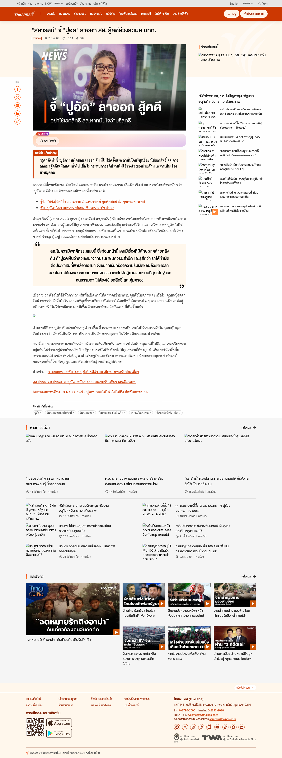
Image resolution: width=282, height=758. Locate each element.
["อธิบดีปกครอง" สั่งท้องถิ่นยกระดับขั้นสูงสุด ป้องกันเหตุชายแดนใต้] (158, 532)
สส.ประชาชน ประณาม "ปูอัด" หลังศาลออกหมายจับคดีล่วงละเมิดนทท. (84, 382)
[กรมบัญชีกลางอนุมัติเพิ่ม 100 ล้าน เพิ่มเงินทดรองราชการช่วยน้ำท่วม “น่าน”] (158, 552)
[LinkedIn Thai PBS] (241, 727)
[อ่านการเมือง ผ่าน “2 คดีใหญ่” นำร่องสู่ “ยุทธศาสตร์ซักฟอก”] (235, 638)
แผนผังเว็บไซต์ (33, 699)
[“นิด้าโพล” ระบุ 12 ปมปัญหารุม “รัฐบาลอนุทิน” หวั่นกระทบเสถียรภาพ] (233, 72)
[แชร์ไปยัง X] (17, 97)
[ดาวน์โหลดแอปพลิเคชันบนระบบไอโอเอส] (59, 722)
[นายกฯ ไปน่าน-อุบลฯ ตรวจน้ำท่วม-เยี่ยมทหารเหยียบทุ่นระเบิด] (208, 195)
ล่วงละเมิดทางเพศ (140, 413)
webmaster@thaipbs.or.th (203, 715)
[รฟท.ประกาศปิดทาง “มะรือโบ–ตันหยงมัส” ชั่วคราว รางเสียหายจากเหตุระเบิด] (208, 112)
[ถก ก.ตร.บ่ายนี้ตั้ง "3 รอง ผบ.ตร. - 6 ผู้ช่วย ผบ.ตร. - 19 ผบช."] (208, 126)
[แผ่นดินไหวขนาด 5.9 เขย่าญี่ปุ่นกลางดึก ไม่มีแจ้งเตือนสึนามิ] (208, 140)
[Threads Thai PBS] (201, 727)
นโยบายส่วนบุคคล (68, 699)
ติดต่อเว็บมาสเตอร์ (101, 705)
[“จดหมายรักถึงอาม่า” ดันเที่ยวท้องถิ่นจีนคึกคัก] (73, 609)
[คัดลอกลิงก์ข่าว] (17, 121)
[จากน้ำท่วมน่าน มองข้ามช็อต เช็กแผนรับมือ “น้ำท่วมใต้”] (235, 595)
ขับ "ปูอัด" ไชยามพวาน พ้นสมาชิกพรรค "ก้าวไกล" (77, 208)
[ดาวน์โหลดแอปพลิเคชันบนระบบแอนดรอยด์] (59, 733)
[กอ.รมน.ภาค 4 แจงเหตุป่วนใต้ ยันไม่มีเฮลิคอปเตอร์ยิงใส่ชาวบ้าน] (208, 209)
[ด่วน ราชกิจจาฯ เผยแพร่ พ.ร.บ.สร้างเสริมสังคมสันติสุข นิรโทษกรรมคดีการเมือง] (141, 454)
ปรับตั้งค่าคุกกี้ (131, 705)
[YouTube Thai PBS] (217, 727)
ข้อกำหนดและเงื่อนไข (101, 699)
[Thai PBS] (24, 13)
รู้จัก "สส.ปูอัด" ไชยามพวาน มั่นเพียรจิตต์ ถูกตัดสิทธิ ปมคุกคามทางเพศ (92, 201)
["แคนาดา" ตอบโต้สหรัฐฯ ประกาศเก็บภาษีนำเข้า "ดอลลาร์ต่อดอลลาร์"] (208, 154)
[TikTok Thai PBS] (225, 727)
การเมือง (37, 38)
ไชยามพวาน (86, 413)
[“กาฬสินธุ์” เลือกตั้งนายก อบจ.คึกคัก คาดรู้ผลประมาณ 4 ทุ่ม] (208, 168)
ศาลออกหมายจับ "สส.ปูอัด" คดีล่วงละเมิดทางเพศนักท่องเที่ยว (93, 372)
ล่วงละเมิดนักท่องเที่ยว (167, 413)
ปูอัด (37, 413)
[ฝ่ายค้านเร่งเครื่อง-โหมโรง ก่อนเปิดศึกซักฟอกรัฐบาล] (144, 595)
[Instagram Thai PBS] (193, 727)
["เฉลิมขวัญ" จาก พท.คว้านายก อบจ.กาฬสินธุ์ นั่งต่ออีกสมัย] (61, 454)
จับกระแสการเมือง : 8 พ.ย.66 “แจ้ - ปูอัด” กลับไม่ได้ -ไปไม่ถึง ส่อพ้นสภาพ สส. (91, 392)
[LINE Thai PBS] (209, 727)
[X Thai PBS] (185, 727)
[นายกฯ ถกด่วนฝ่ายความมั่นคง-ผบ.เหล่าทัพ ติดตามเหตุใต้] (41, 552)
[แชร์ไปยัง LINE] (17, 105)
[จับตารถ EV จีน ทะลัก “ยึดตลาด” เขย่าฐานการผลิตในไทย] (144, 638)
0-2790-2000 (187, 710)
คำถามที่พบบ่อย (34, 705)
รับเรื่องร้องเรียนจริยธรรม (137, 699)
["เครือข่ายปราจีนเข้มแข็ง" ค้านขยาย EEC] (189, 638)
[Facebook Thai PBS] (177, 727)
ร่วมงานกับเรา (66, 705)
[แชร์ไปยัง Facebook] (17, 89)
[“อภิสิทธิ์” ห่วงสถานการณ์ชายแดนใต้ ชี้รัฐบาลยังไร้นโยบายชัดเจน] (220, 454)
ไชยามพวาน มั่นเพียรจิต (111, 413)
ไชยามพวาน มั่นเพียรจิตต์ (59, 413)
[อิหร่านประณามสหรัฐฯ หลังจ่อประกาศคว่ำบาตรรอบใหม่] (189, 595)
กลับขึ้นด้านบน (243, 687)
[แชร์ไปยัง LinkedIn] (17, 113)
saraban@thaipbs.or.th (222, 719)
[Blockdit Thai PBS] (233, 727)
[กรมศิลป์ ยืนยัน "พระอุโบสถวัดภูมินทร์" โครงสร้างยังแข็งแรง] (208, 182)
